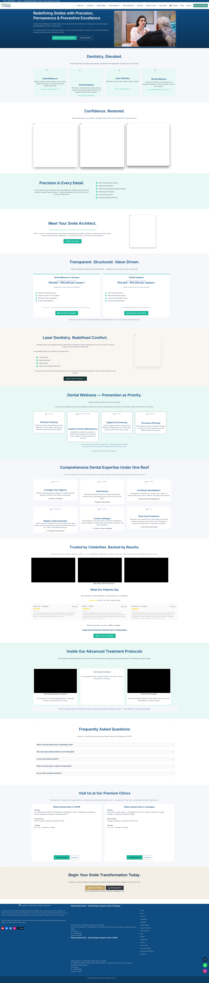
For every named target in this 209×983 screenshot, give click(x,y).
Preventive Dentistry (104, 451)
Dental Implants (145, 925)
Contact (188, 5)
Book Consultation (200, 5)
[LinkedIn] (10, 928)
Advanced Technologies (149, 694)
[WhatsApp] (205, 965)
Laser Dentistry (145, 930)
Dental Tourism (151, 5)
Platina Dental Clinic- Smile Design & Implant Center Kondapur (88, 925)
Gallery (142, 936)
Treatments (144, 919)
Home (142, 910)
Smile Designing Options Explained (55, 694)
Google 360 (144, 939)
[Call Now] (205, 959)
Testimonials (163, 5)
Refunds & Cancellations (147, 951)
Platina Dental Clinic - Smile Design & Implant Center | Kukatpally (88, 961)
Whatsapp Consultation (54, 1)
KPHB (110, 625)
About (142, 913)
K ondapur (117, 625)
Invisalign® (143, 922)
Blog (182, 5)
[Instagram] (14, 928)
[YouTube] (2, 928)
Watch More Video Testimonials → (104, 583)
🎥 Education (173, 5)
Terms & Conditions (146, 948)
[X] (18, 928)
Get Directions (75, 931)
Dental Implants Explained (102, 672)
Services (143, 916)
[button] (134, 5)
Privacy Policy (144, 945)
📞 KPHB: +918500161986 (8, 1)
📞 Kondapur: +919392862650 (23, 1)
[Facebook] (6, 928)
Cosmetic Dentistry (146, 928)
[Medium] (22, 928)
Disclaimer (143, 954)
